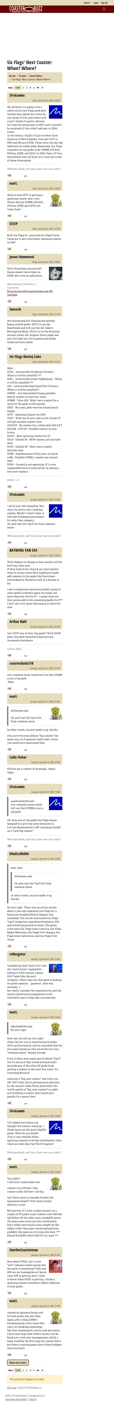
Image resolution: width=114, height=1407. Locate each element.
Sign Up (104, 2)
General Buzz (36, 75)
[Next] (37, 87)
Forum (86, 2)
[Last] (42, 87)
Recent (12, 75)
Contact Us (32, 1399)
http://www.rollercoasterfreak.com (28, 291)
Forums (22, 75)
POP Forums (11, 1387)
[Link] (25, 176)
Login (96, 2)
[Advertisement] (57, 36)
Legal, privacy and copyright (15, 1399)
